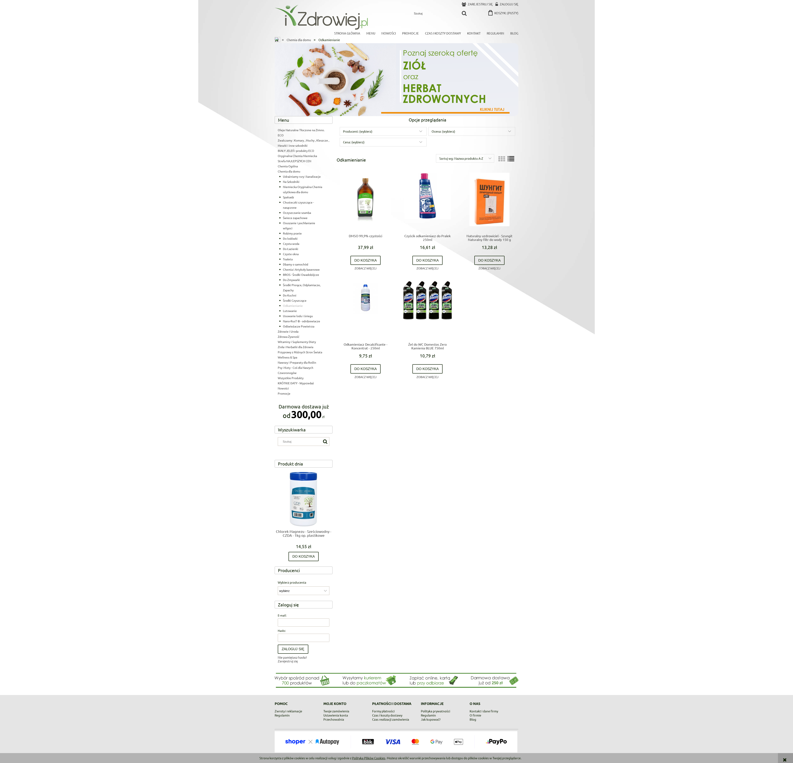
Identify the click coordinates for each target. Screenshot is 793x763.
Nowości (283, 388)
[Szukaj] (464, 13)
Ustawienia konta (335, 715)
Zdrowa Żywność (288, 336)
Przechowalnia (333, 719)
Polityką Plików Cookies (368, 758)
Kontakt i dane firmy (484, 711)
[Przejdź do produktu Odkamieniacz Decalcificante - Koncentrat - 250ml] (365, 310)
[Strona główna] (321, 17)
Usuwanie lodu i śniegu (298, 316)
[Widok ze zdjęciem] (501, 159)
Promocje (284, 393)
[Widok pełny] (511, 159)
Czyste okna (291, 254)
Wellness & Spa (287, 357)
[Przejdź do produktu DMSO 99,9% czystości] (365, 202)
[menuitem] (347, 33)
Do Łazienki (290, 249)
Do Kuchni (289, 295)
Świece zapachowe (295, 218)
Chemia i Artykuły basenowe (301, 269)
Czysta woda (291, 243)
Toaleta (288, 259)
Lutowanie (290, 311)
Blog (473, 719)
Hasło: (282, 630)
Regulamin (282, 715)
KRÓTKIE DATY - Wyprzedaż (296, 383)
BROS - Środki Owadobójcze (301, 274)
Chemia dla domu (289, 171)
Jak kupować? (430, 719)
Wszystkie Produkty (291, 378)
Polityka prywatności (435, 711)
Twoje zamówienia (336, 711)
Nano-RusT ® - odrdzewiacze (301, 321)
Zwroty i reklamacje (288, 711)
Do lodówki (290, 238)
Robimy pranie (292, 233)
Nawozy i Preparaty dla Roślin (297, 362)
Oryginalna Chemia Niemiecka (297, 156)
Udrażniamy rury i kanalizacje (302, 176)
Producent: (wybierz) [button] (357, 131)
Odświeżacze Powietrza (298, 326)
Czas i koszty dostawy (387, 715)
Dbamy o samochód (295, 264)
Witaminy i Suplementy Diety (297, 342)
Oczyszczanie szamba (297, 212)
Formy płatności (383, 711)
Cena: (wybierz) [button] (353, 142)
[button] (365, 268)
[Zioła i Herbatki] (396, 79)
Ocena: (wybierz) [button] (443, 131)
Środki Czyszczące (294, 300)
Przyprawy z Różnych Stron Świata (300, 352)
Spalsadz (288, 197)
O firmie (475, 715)
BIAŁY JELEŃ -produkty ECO (296, 150)
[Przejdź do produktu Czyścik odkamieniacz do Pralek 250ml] (427, 202)
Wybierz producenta (292, 582)
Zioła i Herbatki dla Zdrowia (295, 347)
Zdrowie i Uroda (288, 331)
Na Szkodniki (291, 181)
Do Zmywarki (291, 280)
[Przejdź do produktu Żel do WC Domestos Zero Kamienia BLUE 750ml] (427, 310)
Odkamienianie (293, 305)
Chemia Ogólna (288, 166)
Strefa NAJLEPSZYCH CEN (294, 161)
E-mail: (282, 615)
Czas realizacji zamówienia (390, 719)
